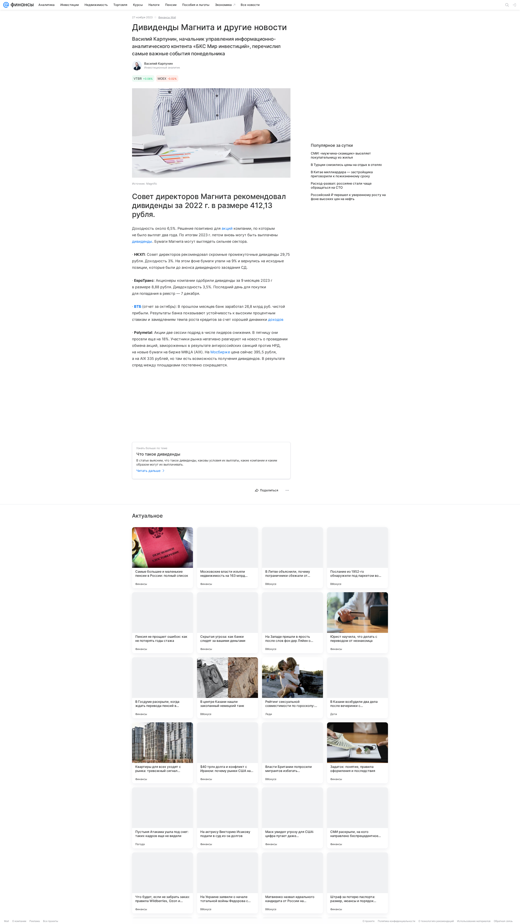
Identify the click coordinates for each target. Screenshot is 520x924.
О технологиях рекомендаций (436, 921)
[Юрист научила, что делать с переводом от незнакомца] (357, 622)
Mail (6, 921)
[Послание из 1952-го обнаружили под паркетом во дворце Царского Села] (357, 557)
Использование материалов (474, 921)
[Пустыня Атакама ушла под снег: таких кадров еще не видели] (162, 817)
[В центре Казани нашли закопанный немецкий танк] (227, 687)
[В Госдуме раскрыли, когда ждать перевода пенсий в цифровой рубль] (162, 687)
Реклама (34, 921)
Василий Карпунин (158, 63)
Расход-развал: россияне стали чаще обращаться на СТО (341, 185)
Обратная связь (503, 921)
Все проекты (50, 921)
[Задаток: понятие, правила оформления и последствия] (357, 752)
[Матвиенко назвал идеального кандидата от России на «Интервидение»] (292, 882)
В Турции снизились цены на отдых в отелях (346, 165)
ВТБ (137, 306)
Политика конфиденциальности (396, 921)
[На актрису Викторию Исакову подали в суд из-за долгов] (227, 817)
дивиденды (142, 241)
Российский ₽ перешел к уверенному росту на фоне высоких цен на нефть (348, 197)
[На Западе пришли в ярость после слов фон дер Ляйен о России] (292, 622)
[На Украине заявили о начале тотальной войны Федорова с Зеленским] (227, 882)
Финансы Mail (167, 17)
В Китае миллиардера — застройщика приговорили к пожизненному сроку (342, 174)
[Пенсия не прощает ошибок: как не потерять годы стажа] (162, 622)
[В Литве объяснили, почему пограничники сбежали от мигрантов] (292, 557)
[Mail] (6, 5)
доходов (275, 319)
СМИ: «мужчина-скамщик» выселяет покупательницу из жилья (341, 155)
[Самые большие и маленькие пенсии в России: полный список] (162, 557)
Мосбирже (220, 352)
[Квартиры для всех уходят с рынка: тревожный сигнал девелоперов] (162, 752)
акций (227, 228)
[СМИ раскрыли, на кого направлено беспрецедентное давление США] (357, 817)
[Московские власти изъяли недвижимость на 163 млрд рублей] (227, 557)
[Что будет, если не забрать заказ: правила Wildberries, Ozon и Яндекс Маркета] (162, 882)
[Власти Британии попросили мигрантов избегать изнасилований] (292, 752)
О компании (19, 921)
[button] (211, 133)
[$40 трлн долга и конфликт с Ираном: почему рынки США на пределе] (227, 752)
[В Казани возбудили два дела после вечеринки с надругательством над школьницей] (357, 687)
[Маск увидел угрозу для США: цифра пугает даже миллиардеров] (292, 817)
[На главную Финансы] (21, 5)
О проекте (369, 921)
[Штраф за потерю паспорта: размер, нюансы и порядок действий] (357, 882)
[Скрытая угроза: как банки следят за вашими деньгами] (227, 622)
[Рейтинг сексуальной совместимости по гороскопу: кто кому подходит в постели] (292, 687)
